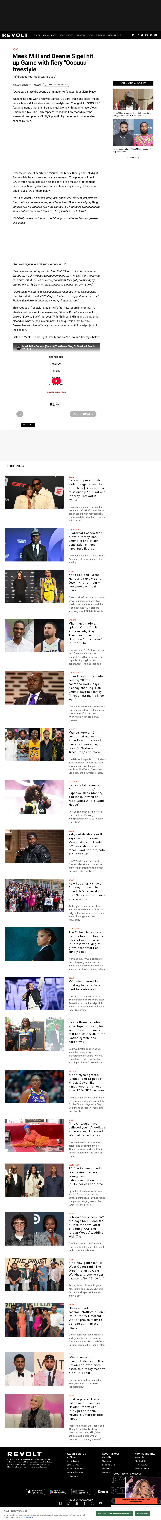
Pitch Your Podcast (76, 1468)
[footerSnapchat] (77, 1505)
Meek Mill (28, 425)
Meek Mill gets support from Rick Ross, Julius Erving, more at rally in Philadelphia (132, 114)
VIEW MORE (132, 158)
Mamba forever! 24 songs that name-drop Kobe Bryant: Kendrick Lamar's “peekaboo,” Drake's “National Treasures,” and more (85, 742)
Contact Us (140, 1461)
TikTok (137, 35)
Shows (37, 35)
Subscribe (113, 35)
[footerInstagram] (61, 1505)
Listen (54, 35)
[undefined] (133, 99)
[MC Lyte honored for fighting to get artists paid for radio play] (34, 993)
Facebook (146, 35)
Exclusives (81, 35)
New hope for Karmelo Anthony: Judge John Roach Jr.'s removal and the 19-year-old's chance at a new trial (87, 891)
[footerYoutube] (100, 1505)
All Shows (71, 1457)
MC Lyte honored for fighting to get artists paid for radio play (84, 985)
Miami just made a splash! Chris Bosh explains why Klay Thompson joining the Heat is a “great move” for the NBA (85, 633)
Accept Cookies (142, 1513)
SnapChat (142, 35)
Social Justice (66, 35)
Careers (106, 1472)
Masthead (106, 1461)
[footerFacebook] (85, 1505)
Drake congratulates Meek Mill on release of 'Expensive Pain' (132, 150)
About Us (106, 1457)
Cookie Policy (28, 1517)
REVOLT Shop (142, 1468)
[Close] (157, 1513)
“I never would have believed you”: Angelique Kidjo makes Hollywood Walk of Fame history (87, 1129)
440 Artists (72, 1476)
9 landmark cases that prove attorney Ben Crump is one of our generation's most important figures (85, 540)
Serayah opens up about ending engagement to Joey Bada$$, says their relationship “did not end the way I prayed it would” (87, 490)
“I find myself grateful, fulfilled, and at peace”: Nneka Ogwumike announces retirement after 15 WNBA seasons (87, 1082)
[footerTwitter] (92, 1505)
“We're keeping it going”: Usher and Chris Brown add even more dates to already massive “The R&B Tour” (87, 1365)
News (90, 35)
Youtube (155, 35)
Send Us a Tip (108, 1464)
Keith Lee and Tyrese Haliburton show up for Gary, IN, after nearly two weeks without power (86, 582)
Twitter (151, 35)
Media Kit (106, 1468)
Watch (46, 35)
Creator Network (75, 1472)
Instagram (133, 35)
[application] (136, 1490)
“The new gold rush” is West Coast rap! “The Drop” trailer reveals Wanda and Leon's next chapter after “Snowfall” (87, 1270)
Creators (100, 35)
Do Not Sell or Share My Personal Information (114, 1513)
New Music (74, 782)
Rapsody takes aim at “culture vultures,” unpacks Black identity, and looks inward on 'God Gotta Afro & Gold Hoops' (86, 795)
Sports (72, 620)
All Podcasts (73, 1461)
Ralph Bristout (23, 85)
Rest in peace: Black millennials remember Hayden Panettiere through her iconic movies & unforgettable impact (86, 1409)
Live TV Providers (75, 1464)
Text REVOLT (141, 1464)
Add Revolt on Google (58, 85)
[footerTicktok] (69, 1505)
